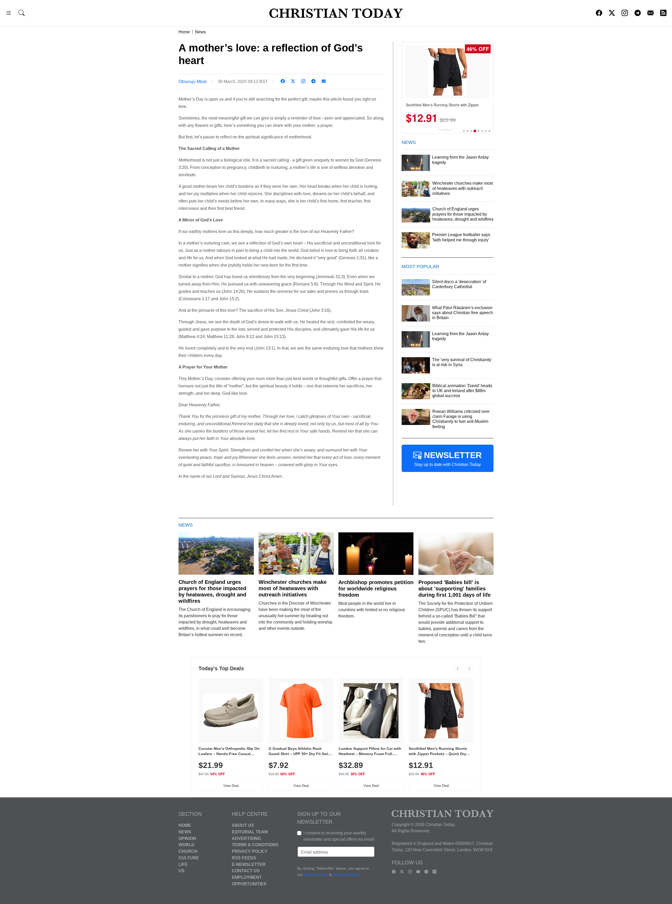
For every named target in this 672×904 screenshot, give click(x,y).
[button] (9, 14)
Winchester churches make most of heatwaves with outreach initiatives (293, 588)
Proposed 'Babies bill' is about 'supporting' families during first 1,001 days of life (454, 588)
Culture (188, 858)
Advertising (246, 838)
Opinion (187, 838)
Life (183, 864)
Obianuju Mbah (192, 81)
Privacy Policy (249, 851)
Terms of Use (316, 874)
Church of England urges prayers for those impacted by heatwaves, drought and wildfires (212, 591)
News (200, 32)
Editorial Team (250, 832)
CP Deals (445, 130)
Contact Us (246, 871)
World (186, 845)
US (181, 871)
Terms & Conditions (255, 845)
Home (184, 32)
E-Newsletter (249, 864)
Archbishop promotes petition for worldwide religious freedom (375, 588)
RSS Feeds (244, 858)
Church (187, 851)
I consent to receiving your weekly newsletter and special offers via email (338, 836)
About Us (243, 825)
